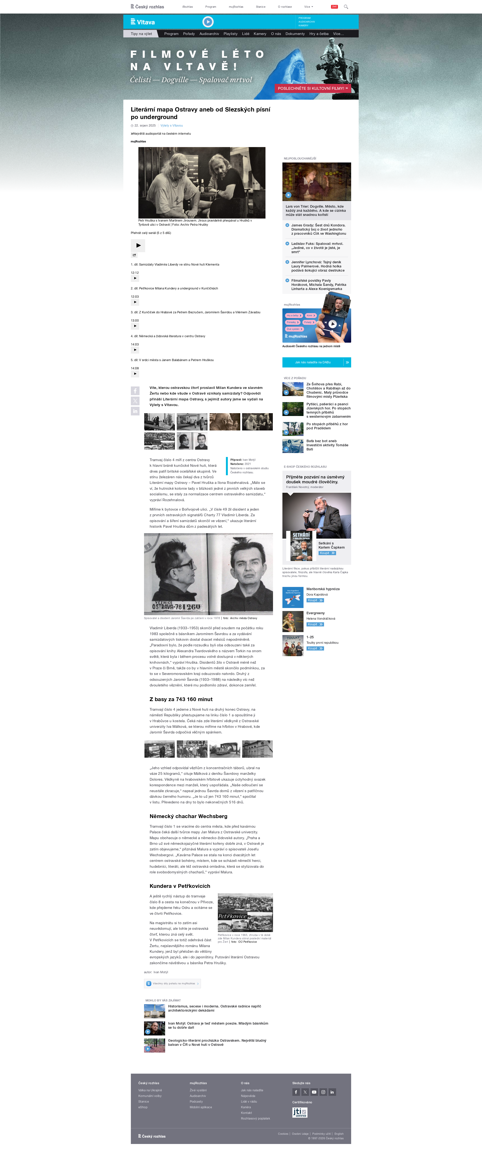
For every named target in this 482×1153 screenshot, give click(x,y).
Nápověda (248, 1096)
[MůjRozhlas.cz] (138, 142)
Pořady (189, 34)
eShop (142, 1107)
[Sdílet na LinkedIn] (135, 411)
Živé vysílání (293, 329)
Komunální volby (150, 1096)
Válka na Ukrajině (150, 1090)
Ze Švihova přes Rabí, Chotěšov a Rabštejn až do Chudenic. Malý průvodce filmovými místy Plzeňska (329, 390)
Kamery (303, 25)
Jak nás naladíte (252, 1090)
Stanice (260, 6)
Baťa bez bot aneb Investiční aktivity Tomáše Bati (327, 445)
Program (210, 6)
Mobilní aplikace (201, 1107)
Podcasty (196, 1101)
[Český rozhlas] (147, 7)
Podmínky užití (321, 1133)
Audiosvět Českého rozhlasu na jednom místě (311, 346)
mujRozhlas (236, 6)
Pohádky (291, 322)
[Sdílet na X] (135, 401)
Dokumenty (295, 34)
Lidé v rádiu (249, 1101)
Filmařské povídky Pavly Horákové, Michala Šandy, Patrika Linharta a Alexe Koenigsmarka (318, 285)
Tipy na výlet (141, 34)
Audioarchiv (307, 21)
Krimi (309, 315)
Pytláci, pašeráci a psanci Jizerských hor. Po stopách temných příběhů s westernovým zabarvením (329, 410)
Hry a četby (292, 315)
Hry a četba (319, 34)
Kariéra (246, 1107)
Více (338, 34)
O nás (276, 34)
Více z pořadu (295, 378)
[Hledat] (346, 7)
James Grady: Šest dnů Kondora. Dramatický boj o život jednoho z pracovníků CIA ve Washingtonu (318, 229)
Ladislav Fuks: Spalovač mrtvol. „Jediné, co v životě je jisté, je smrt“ (317, 248)
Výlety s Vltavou (172, 125)
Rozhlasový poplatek (255, 1118)
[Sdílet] (134, 255)
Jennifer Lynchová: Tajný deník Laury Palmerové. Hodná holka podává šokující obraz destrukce (318, 266)
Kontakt (246, 1113)
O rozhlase (285, 6)
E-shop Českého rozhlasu (305, 466)
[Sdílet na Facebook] (135, 390)
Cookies (283, 1133)
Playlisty (231, 34)
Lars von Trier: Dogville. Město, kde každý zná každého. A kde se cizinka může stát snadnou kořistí (316, 210)
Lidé (245, 34)
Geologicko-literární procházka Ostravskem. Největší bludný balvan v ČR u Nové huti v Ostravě (217, 1042)
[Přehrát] (138, 245)
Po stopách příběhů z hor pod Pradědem (327, 426)
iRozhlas (187, 6)
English (339, 1133)
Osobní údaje (300, 1133)
